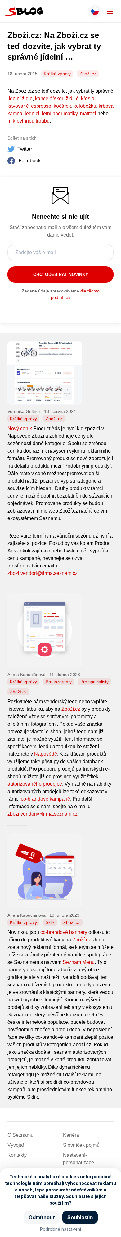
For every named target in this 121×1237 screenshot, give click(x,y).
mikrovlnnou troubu (28, 121)
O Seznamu (20, 1135)
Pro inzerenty (59, 681)
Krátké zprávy (57, 73)
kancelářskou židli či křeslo (64, 98)
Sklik (50, 922)
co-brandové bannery (63, 932)
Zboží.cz (87, 73)
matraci (88, 113)
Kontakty (17, 1155)
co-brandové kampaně (45, 799)
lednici (32, 113)
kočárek (62, 106)
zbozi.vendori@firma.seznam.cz (42, 573)
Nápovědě (45, 754)
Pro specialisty (94, 681)
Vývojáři (16, 1145)
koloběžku (85, 106)
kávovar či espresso (29, 106)
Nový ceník (19, 428)
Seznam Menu (79, 962)
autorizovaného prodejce (34, 784)
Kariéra (71, 1135)
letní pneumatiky (60, 113)
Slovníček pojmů (81, 1145)
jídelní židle (20, 98)
